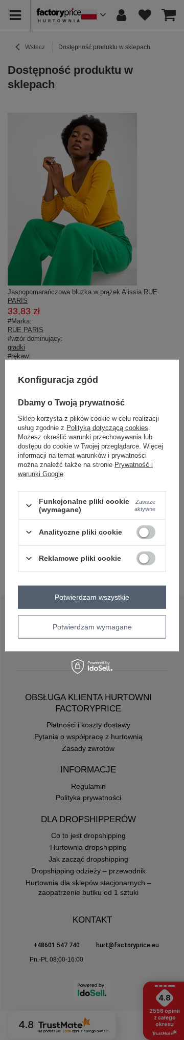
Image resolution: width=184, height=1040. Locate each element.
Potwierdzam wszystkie (92, 597)
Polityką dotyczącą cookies (107, 428)
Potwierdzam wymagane (92, 627)
